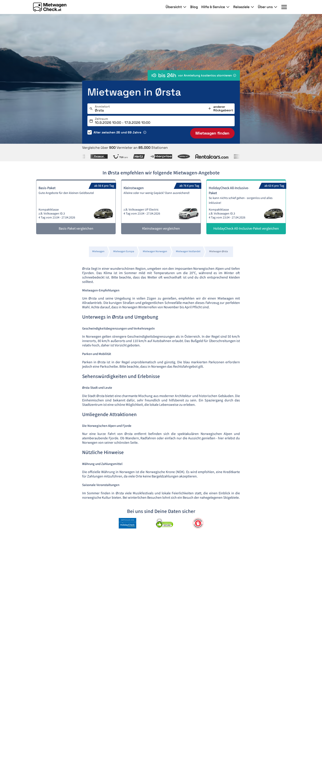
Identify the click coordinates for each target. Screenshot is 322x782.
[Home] (49, 7)
